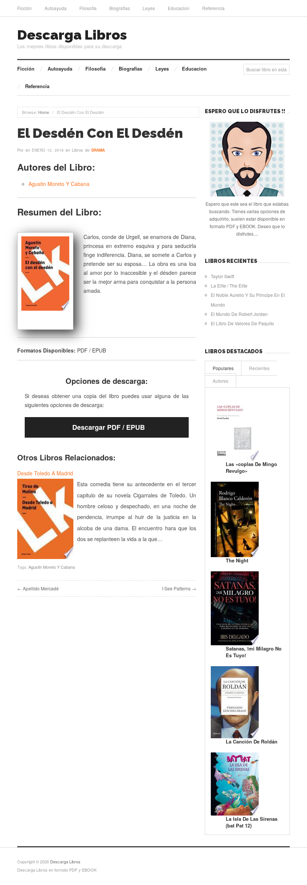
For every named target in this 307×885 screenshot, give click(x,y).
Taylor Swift (222, 276)
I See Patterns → (179, 588)
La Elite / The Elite (229, 285)
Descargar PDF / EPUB (108, 427)
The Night (237, 560)
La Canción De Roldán (251, 741)
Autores (220, 381)
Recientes (259, 368)
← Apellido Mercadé (38, 588)
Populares (223, 368)
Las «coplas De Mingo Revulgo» (251, 467)
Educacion (178, 8)
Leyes (149, 8)
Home (43, 112)
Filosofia (88, 8)
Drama (98, 150)
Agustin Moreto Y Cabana (58, 183)
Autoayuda (56, 8)
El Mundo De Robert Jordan (239, 314)
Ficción (24, 8)
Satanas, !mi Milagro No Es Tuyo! (254, 652)
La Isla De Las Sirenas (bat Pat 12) (251, 822)
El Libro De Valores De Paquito (242, 323)
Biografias (119, 8)
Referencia (213, 8)
